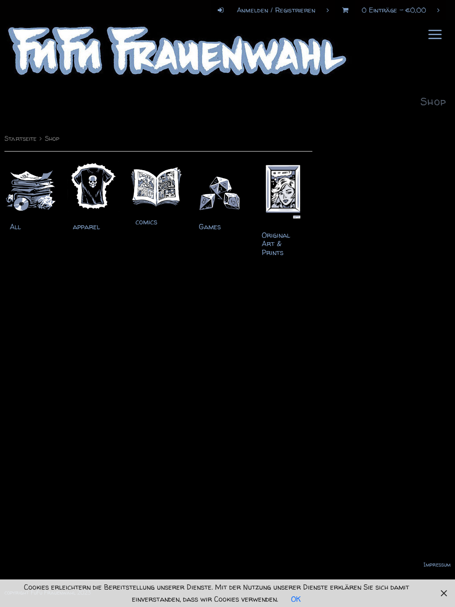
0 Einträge (394, 10)
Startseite (20, 138)
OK (296, 599)
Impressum (437, 564)
